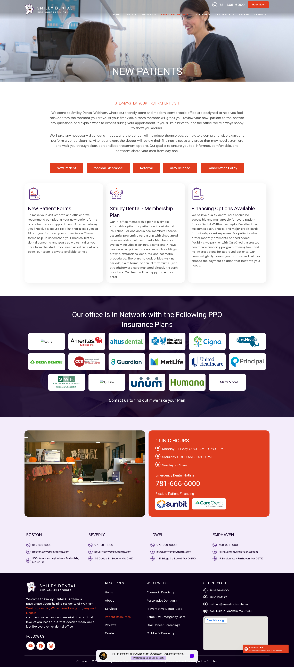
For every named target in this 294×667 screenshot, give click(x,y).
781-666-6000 (177, 483)
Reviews (244, 14)
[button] (130, 14)
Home (116, 14)
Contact (260, 14)
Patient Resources (173, 14)
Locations (200, 14)
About (129, 14)
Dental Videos (224, 14)
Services (147, 14)
